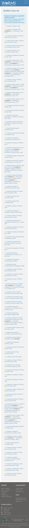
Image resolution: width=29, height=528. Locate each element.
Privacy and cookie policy (14, 526)
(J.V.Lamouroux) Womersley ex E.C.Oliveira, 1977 (14, 74)
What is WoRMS (5, 488)
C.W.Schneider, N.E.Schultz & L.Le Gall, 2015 (13, 254)
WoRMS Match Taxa (21, 498)
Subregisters (4, 491)
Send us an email (8, 507)
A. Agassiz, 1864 (15, 415)
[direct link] (11, 22)
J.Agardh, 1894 (13, 26)
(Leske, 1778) (14, 60)
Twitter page (7, 509)
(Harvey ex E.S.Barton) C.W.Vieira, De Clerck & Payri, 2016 (14, 123)
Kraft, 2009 (13, 356)
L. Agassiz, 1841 (13, 29)
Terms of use (19, 490)
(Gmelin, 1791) (14, 92)
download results (19, 22)
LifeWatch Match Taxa (21, 499)
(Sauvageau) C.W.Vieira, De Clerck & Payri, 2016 (14, 117)
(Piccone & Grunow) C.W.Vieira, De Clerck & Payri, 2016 (13, 243)
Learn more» (27, 520)
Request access (20, 491)
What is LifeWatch (5, 490)
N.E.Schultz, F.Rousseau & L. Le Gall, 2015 (14, 222)
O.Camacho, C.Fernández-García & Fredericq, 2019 (14, 308)
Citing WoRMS (19, 488)
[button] (5, 26)
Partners (3, 493)
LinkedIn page (7, 512)
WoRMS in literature (6, 496)
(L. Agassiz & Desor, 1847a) (14, 178)
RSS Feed (6, 511)
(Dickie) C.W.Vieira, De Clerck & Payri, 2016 (14, 151)
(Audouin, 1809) (15, 84)
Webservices (19, 501)
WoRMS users (5, 495)
